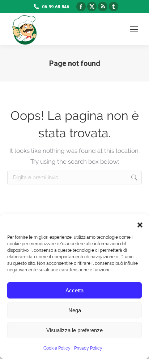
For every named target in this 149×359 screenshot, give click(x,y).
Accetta (74, 290)
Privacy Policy (88, 348)
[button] (138, 223)
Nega (74, 310)
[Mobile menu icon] (133, 29)
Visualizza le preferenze (74, 330)
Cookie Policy (57, 348)
